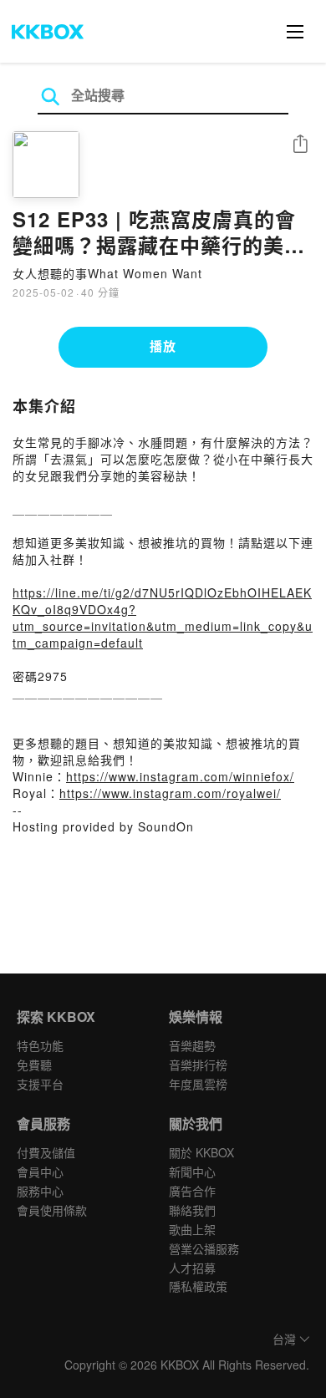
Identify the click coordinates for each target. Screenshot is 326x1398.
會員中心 (40, 1171)
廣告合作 (192, 1190)
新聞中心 (192, 1171)
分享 (300, 145)
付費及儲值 (46, 1152)
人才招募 (192, 1267)
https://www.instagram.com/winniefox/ (180, 776)
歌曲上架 (192, 1229)
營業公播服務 (204, 1248)
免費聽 (34, 1064)
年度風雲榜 (198, 1083)
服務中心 (40, 1190)
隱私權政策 (198, 1286)
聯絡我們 (192, 1210)
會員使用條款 (52, 1210)
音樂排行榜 (198, 1064)
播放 (163, 346)
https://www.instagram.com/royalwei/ (170, 793)
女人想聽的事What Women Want (107, 273)
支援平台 (40, 1083)
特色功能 (40, 1045)
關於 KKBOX (201, 1152)
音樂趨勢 (192, 1045)
